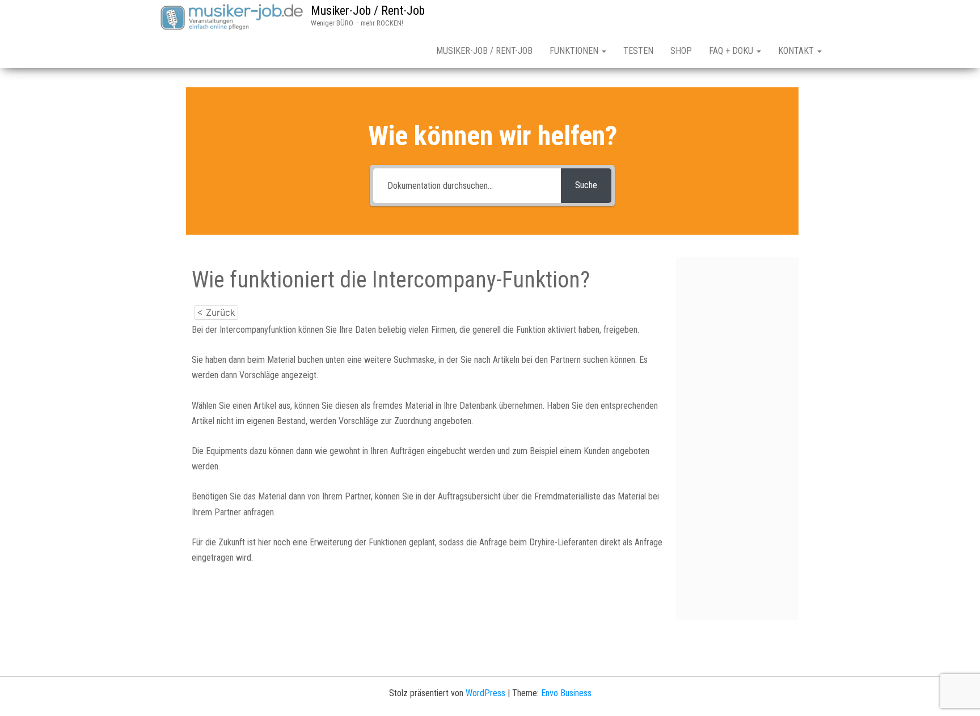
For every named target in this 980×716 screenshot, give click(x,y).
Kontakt (797, 50)
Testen (638, 50)
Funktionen (575, 50)
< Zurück (216, 312)
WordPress (485, 693)
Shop (681, 50)
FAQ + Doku (732, 50)
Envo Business (566, 693)
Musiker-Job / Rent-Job (368, 10)
